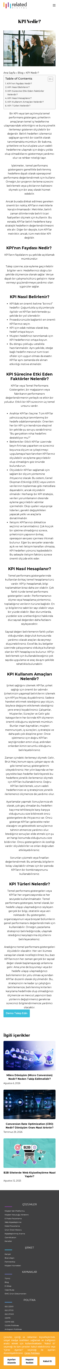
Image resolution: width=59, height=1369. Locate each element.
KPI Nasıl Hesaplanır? (19, 98)
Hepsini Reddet (29, 1361)
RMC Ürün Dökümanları (15, 1293)
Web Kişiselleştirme (13, 1222)
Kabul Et (47, 1361)
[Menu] (54, 5)
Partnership (10, 1262)
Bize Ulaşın (9, 1258)
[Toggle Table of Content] (49, 79)
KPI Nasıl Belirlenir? (18, 87)
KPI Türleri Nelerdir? (18, 105)
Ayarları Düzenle (11, 1361)
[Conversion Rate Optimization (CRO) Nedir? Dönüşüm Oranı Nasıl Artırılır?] (29, 1104)
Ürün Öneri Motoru (13, 1230)
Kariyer (8, 1254)
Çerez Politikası (32, 1353)
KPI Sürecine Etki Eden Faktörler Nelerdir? (25, 93)
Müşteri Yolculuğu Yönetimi (17, 1215)
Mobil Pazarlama (12, 1226)
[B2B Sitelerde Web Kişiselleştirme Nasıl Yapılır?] (29, 1153)
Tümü (7, 1278)
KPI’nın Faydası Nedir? (20, 83)
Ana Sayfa (9, 72)
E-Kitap (8, 1286)
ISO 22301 (9, 1306)
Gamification (10, 1237)
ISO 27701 (9, 1310)
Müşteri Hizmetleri (13, 1265)
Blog (20, 72)
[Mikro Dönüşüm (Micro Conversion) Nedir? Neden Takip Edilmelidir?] (29, 1055)
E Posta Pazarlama (13, 1218)
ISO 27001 (9, 1314)
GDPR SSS (9, 1322)
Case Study (9, 1290)
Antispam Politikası (13, 1329)
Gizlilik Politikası (12, 1325)
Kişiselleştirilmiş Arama (15, 1233)
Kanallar (8, 1241)
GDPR (7, 1318)
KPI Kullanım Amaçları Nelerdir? (25, 101)
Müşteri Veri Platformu (15, 1211)
